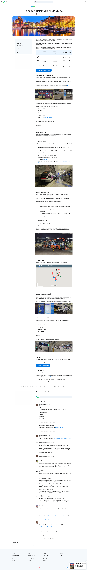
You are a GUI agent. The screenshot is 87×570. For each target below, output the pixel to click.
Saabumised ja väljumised (32, 545)
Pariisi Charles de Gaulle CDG (32, 558)
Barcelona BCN (14, 560)
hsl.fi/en (45, 159)
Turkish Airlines (45, 558)
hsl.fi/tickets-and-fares (48, 117)
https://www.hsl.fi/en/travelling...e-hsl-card (47, 526)
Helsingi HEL (26, 5)
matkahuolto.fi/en (48, 376)
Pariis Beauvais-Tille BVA (31, 562)
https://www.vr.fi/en (59, 427)
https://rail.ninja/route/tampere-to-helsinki (62, 438)
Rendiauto (17, 50)
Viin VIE (29, 553)
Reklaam (28, 567)
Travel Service (14, 558)
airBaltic (13, 553)
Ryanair (44, 553)
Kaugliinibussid (18, 52)
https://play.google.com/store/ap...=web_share (52, 519)
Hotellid (46, 5)
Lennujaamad (39, 8)
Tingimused (20, 567)
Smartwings (30, 563)
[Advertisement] (23, 62)
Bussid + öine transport (19, 45)
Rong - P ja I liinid (18, 43)
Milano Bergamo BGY (46, 555)
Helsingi (44, 8)
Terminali (40, 5)
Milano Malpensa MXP (46, 562)
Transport (33, 5)
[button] (1, 2)
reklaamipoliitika (60, 386)
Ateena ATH (29, 560)
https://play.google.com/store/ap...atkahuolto (57, 515)
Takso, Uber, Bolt (18, 48)
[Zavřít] (86, 561)
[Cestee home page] (5, 2)
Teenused (53, 5)
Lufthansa (14, 562)
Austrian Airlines (14, 563)
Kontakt (61, 555)
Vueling (44, 560)
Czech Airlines (45, 563)
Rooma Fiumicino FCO (31, 555)
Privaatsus (24, 567)
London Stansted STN (15, 555)
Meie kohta (61, 553)
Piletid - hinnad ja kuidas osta (20, 41)
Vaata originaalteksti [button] (51, 405)
